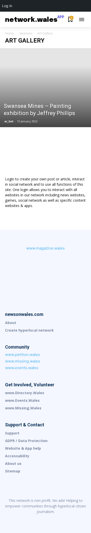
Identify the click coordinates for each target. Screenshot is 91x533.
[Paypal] (56, 520)
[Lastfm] (24, 520)
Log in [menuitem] (7, 6)
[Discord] (14, 520)
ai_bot (8, 121)
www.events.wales (21, 367)
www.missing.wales (22, 361)
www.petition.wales (22, 354)
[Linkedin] (35, 520)
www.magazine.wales (45, 248)
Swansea (25, 33)
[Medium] (45, 520)
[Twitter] (77, 520)
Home (9, 33)
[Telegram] (67, 520)
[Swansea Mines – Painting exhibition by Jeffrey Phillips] (45, 87)
